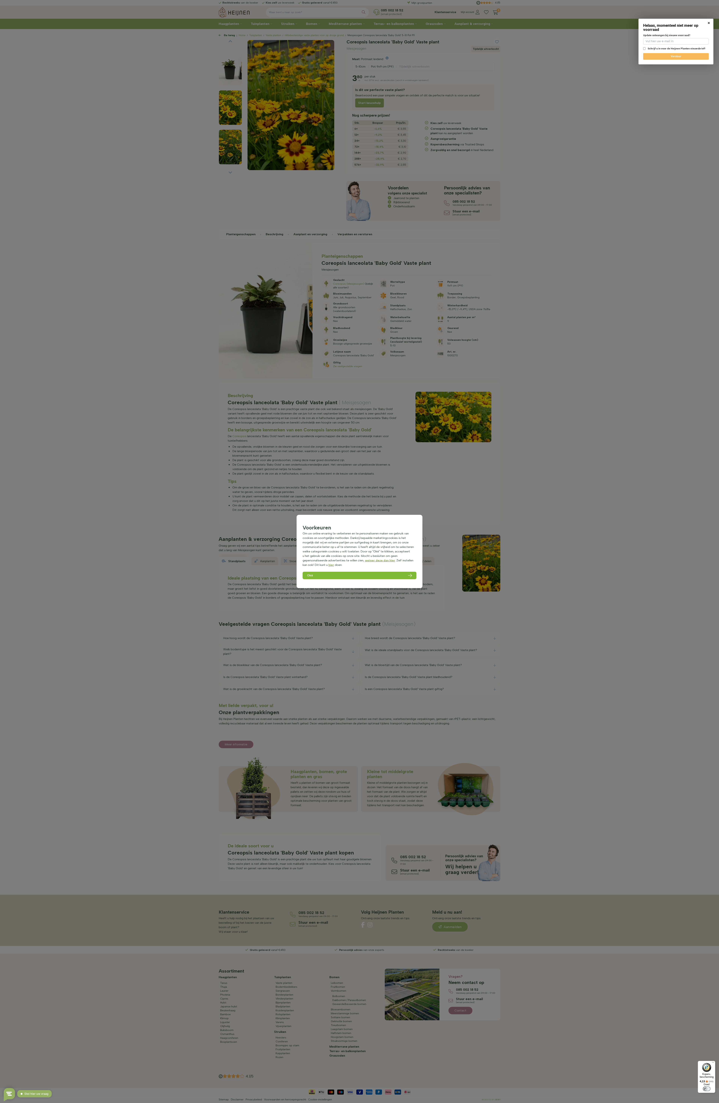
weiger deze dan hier (380, 560)
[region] (359, 551)
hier (331, 565)
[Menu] (713, 1063)
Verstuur (676, 56)
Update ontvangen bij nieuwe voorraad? (666, 35)
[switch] (706, 1089)
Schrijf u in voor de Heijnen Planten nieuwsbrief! (676, 48)
